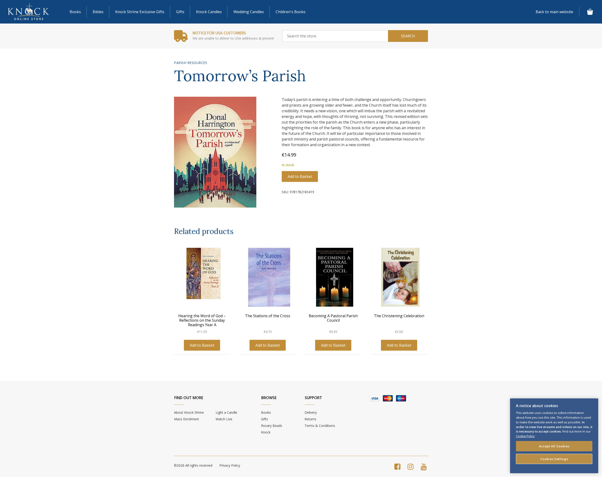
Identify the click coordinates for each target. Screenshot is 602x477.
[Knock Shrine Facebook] (397, 466)
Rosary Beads (271, 425)
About (189, 412)
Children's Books (290, 11)
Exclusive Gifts (139, 11)
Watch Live (224, 419)
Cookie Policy (525, 436)
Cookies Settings (554, 459)
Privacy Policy (229, 465)
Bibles (98, 11)
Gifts (180, 11)
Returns (310, 419)
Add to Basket (300, 176)
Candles (209, 11)
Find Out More (188, 397)
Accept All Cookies (554, 446)
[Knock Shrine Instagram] (410, 466)
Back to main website (554, 11)
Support (313, 397)
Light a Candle (226, 412)
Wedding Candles (249, 11)
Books (75, 11)
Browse (269, 397)
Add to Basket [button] (202, 345)
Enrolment (186, 419)
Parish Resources (190, 62)
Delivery (311, 412)
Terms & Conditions (320, 425)
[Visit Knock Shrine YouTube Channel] (424, 466)
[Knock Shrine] (28, 12)
